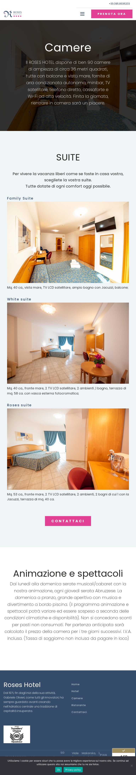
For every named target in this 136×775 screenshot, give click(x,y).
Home (76, 684)
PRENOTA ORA (112, 14)
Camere (77, 698)
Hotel (75, 691)
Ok (58, 769)
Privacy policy (73, 769)
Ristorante (79, 705)
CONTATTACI (68, 521)
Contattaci (79, 712)
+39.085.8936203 (119, 3)
